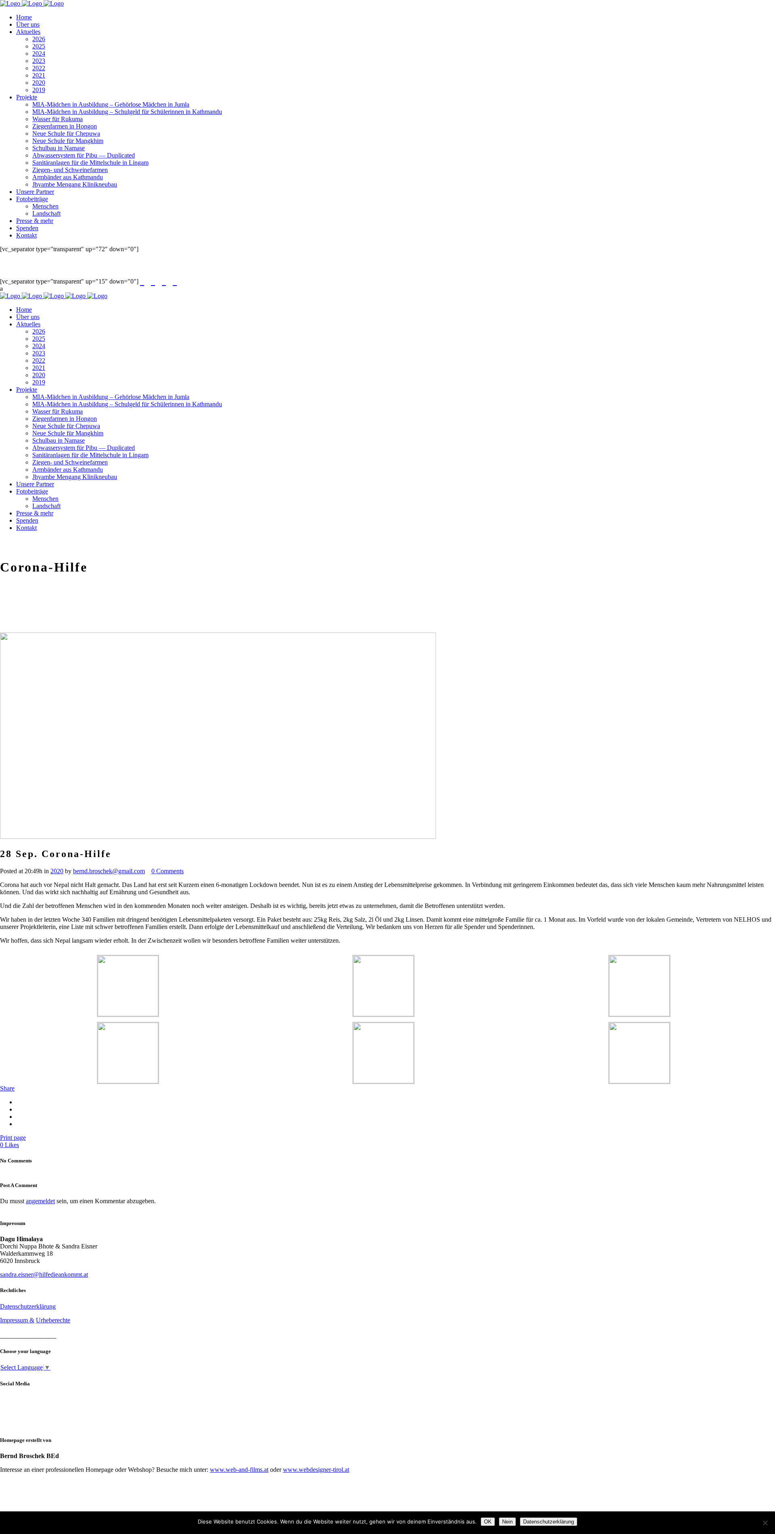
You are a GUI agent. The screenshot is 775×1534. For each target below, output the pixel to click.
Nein (507, 1522)
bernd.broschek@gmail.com (109, 871)
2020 (56, 871)
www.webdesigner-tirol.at (316, 1469)
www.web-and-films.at (239, 1469)
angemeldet (40, 1201)
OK (488, 1522)
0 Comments (167, 871)
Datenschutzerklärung (28, 1306)
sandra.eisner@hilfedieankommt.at (44, 1274)
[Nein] (765, 1523)
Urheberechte (53, 1320)
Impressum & (17, 1320)
